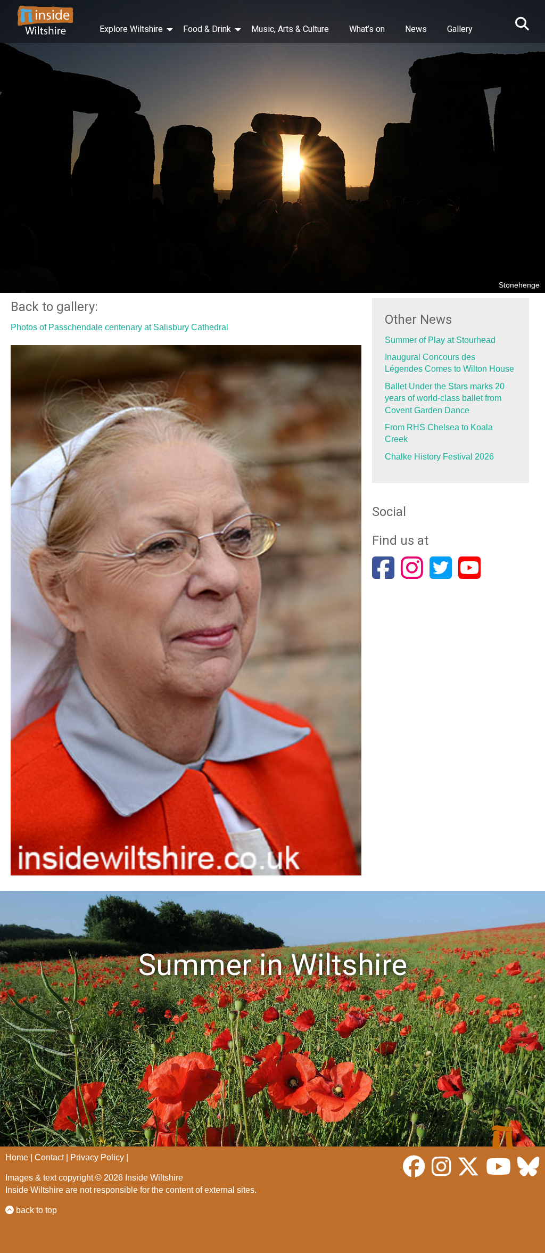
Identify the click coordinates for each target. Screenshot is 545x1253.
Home (16, 1157)
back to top (35, 1210)
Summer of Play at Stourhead (440, 340)
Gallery (460, 29)
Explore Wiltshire (131, 29)
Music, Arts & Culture (290, 29)
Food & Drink (207, 29)
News (416, 29)
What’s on (367, 29)
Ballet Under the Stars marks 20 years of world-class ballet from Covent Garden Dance (445, 398)
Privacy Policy (97, 1157)
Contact (49, 1157)
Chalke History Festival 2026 (439, 456)
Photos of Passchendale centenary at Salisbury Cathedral (119, 327)
